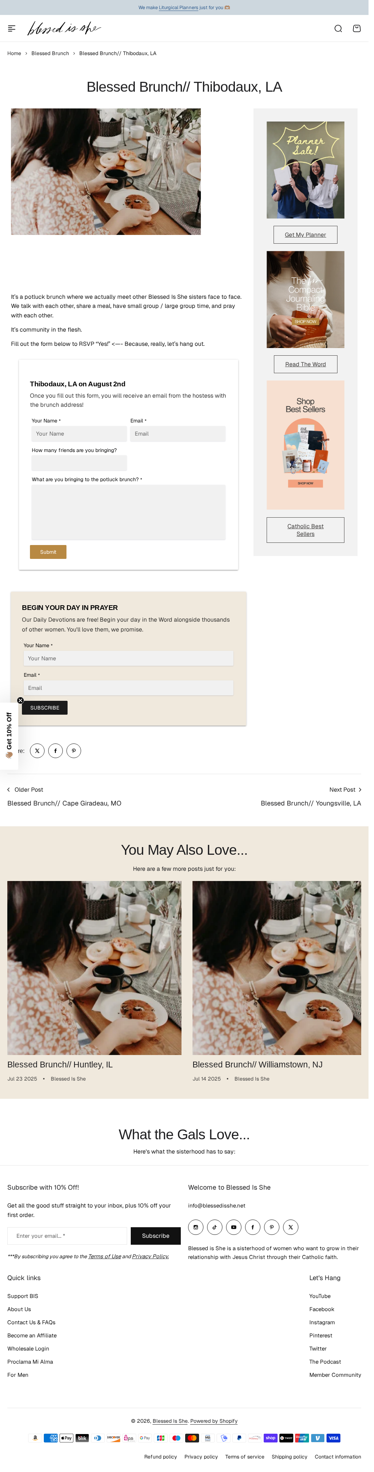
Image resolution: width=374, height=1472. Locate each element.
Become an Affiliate (32, 1335)
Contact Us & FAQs (31, 1322)
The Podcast (325, 1361)
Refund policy (160, 1456)
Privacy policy (201, 1456)
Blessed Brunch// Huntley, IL (60, 1061)
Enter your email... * (40, 1235)
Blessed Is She (170, 1421)
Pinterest (320, 1335)
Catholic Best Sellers (305, 530)
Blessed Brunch (50, 53)
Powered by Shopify (214, 1421)
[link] (37, 750)
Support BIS (22, 1296)
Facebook (322, 1309)
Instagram (322, 1322)
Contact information (338, 1456)
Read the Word (305, 364)
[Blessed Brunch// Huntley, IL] (93, 966)
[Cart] (357, 28)
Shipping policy (290, 1456)
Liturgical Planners (178, 7)
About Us (19, 1309)
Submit (48, 552)
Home (14, 53)
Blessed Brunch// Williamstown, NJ (255, 1061)
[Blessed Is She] (64, 28)
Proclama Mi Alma (30, 1361)
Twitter (318, 1348)
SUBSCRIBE (44, 707)
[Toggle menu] (12, 28)
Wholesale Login (28, 1348)
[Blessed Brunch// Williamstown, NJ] (276, 966)
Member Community (335, 1374)
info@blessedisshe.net (216, 1205)
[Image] (305, 170)
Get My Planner (305, 235)
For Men (17, 1374)
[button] (9, 736)
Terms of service (244, 1456)
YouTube (320, 1296)
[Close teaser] (20, 700)
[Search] (338, 28)
